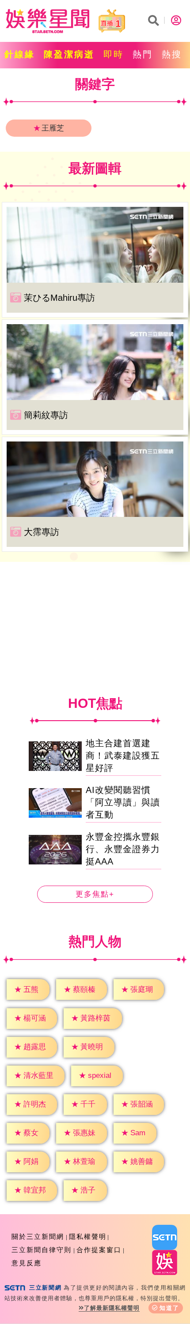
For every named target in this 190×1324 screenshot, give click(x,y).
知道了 (169, 1308)
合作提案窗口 (99, 1249)
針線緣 (19, 54)
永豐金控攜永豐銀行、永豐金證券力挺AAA (123, 849)
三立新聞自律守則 (41, 1249)
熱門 (143, 54)
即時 (113, 54)
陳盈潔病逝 (69, 54)
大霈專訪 (41, 532)
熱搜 (172, 54)
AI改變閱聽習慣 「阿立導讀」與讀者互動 (123, 802)
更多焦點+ (95, 894)
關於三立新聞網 (37, 1236)
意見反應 (26, 1263)
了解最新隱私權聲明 (112, 1308)
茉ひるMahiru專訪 (59, 298)
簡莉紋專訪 (46, 415)
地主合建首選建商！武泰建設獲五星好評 (123, 755)
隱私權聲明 (87, 1236)
